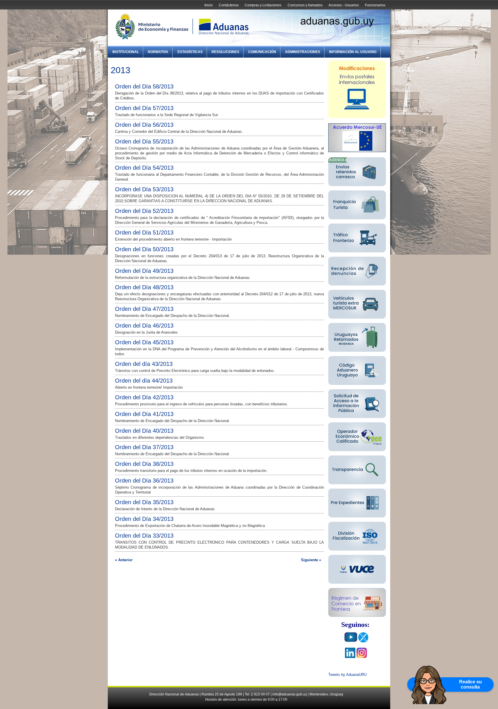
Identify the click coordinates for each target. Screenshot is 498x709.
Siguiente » (311, 560)
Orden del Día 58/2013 (144, 86)
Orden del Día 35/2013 (144, 502)
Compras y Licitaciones (263, 5)
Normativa (158, 52)
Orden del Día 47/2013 (144, 309)
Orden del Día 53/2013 (144, 189)
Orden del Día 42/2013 (144, 397)
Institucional (125, 52)
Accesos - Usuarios (344, 5)
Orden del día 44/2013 (144, 380)
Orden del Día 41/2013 (144, 414)
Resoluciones (225, 52)
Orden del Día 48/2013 (144, 287)
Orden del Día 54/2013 (144, 168)
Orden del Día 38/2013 (144, 464)
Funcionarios (375, 5)
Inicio (208, 5)
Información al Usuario (352, 52)
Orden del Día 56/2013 (144, 125)
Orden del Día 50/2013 (144, 249)
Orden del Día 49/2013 (144, 271)
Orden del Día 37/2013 (144, 447)
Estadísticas (190, 52)
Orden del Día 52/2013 (144, 211)
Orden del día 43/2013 (144, 364)
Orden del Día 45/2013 (144, 342)
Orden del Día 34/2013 (144, 519)
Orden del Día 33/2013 (144, 535)
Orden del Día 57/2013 (144, 108)
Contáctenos (229, 5)
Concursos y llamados (305, 5)
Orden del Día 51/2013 (144, 232)
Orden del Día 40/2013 (144, 431)
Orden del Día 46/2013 (144, 325)
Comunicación (262, 52)
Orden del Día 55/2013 (144, 141)
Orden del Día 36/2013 (144, 480)
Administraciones (302, 52)
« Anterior (124, 560)
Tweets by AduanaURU (347, 674)
